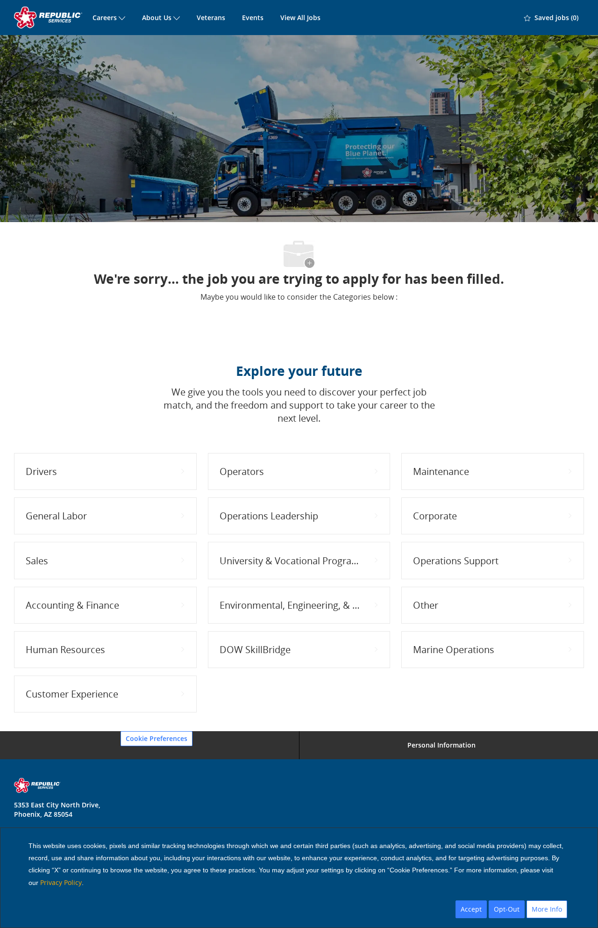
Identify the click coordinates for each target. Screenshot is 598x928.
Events (252, 17)
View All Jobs (300, 17)
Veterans (211, 17)
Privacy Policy (61, 882)
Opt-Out (507, 909)
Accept (471, 909)
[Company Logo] (49, 18)
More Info (547, 909)
